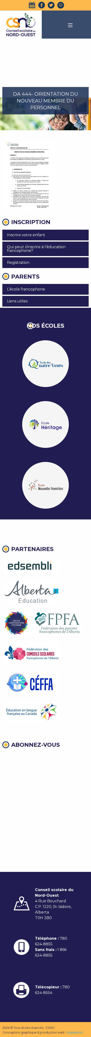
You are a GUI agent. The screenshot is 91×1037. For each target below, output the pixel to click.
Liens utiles (17, 301)
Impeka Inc (75, 1032)
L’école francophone (26, 289)
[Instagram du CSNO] (60, 5)
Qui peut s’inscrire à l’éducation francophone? (36, 249)
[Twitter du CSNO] (51, 5)
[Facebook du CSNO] (41, 5)
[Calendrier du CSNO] (31, 5)
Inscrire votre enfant (26, 235)
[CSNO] (21, 25)
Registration (18, 262)
